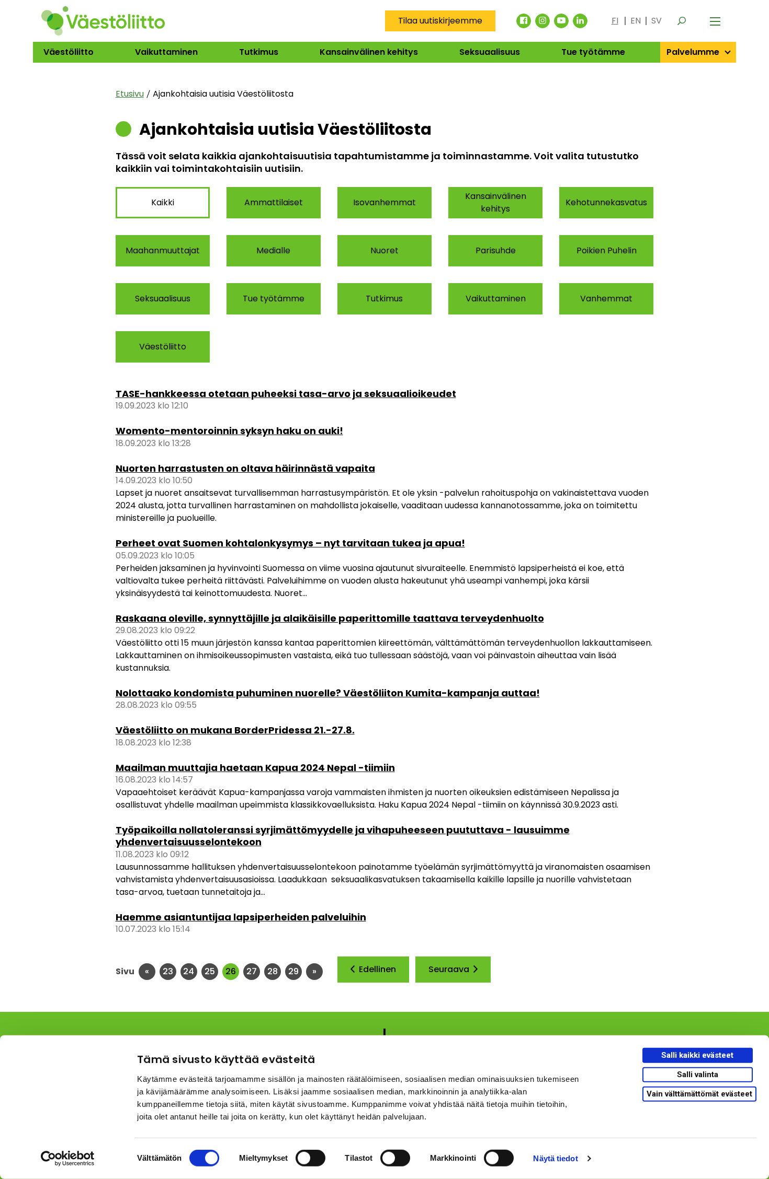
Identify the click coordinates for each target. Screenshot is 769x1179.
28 (274, 971)
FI (615, 21)
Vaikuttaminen (166, 52)
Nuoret (384, 250)
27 (253, 971)
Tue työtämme (593, 52)
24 (190, 971)
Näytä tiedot (555, 1158)
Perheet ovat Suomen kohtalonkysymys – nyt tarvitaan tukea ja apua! (290, 543)
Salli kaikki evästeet (697, 1055)
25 (211, 971)
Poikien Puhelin (606, 250)
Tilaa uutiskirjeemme (440, 21)
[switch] (310, 1158)
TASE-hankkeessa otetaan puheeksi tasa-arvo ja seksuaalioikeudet (286, 393)
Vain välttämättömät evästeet (699, 1093)
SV (656, 21)
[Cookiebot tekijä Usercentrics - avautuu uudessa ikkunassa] (68, 1158)
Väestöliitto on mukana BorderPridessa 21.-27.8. (235, 730)
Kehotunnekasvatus (606, 202)
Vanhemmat (606, 299)
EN (635, 21)
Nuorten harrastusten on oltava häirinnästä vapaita (245, 468)
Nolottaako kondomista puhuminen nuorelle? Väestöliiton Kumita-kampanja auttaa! (328, 692)
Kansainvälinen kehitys (369, 52)
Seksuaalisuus (489, 52)
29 (295, 971)
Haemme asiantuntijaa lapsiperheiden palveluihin (241, 917)
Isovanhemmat (384, 202)
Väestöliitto (68, 52)
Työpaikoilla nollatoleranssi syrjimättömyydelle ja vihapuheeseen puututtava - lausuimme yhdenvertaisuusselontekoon (343, 835)
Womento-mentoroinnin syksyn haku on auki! (229, 430)
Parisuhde (496, 250)
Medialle (273, 250)
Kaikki (162, 202)
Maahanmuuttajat (163, 250)
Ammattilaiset (273, 202)
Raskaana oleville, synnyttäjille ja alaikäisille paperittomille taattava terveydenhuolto (330, 618)
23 (169, 971)
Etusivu (130, 94)
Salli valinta (697, 1074)
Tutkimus (258, 52)
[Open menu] (715, 21)
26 (232, 971)
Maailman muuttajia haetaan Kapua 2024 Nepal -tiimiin (255, 767)
